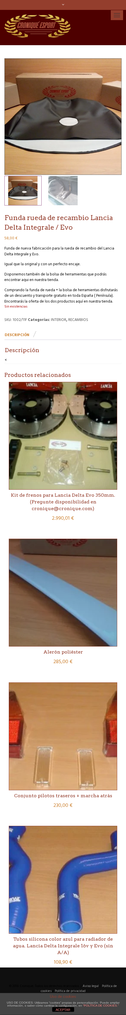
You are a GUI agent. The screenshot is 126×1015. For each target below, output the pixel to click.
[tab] (20, 335)
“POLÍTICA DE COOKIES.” (101, 1005)
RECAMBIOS (78, 320)
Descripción (17, 335)
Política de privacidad (70, 991)
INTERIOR (58, 320)
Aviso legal (91, 986)
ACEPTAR (63, 1010)
